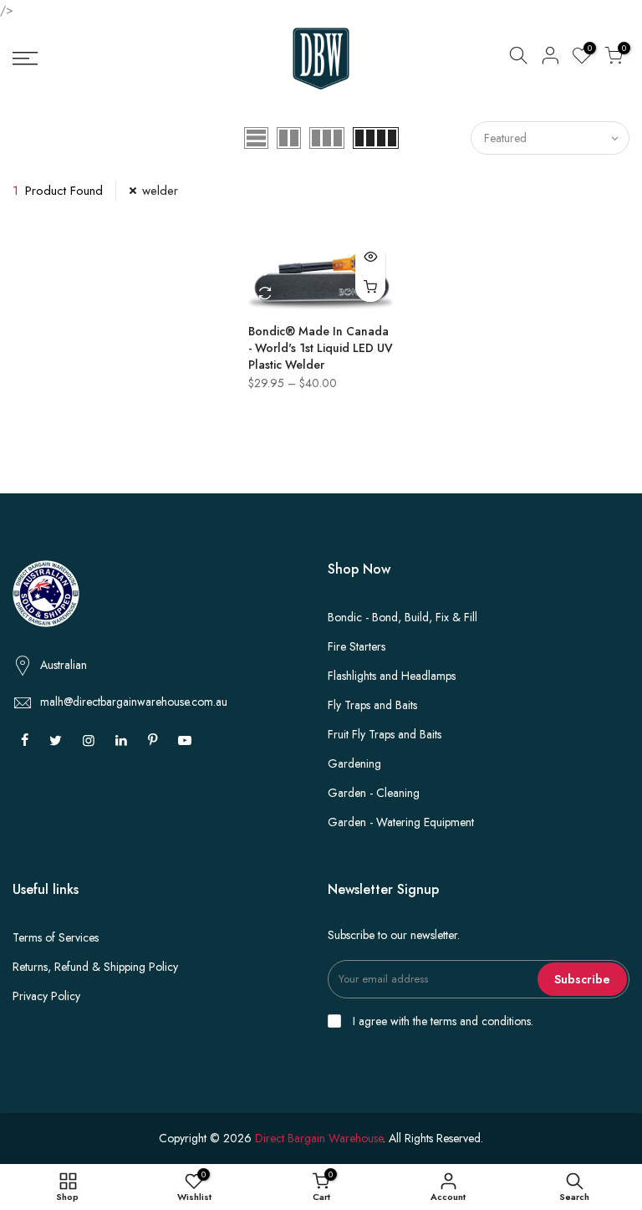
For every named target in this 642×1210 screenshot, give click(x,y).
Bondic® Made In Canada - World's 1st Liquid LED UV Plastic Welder (320, 348)
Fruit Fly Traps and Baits (384, 734)
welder (160, 190)
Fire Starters (356, 646)
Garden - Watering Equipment (401, 822)
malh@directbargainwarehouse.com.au (133, 701)
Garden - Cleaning (374, 792)
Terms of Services (56, 937)
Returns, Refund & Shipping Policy (95, 966)
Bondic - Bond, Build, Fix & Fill (402, 617)
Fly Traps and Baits (372, 705)
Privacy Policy (46, 996)
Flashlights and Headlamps (392, 675)
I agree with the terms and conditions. (441, 1021)
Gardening (354, 763)
